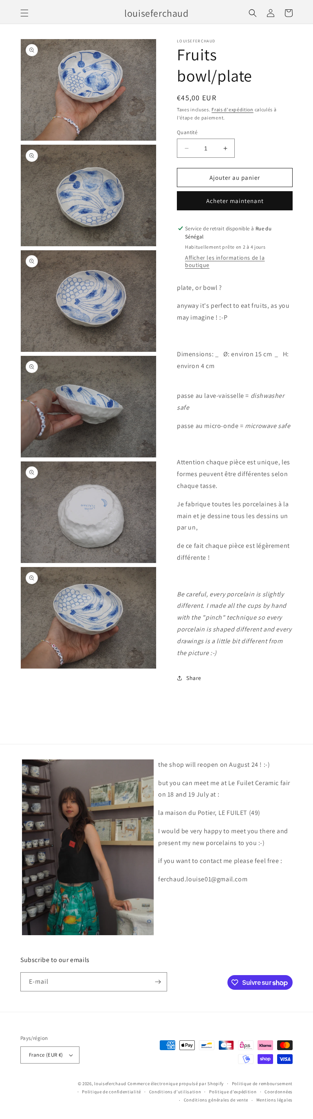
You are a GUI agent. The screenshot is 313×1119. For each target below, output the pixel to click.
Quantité (187, 132)
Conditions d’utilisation (175, 1092)
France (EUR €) (46, 1054)
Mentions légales (274, 1100)
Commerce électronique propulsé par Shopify (176, 1083)
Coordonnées (279, 1092)
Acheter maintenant (235, 201)
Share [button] (193, 678)
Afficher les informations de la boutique (225, 261)
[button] (24, 13)
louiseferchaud (110, 1083)
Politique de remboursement (262, 1083)
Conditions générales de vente (216, 1100)
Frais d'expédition (232, 109)
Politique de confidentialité (111, 1092)
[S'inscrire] (158, 981)
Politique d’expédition (232, 1092)
